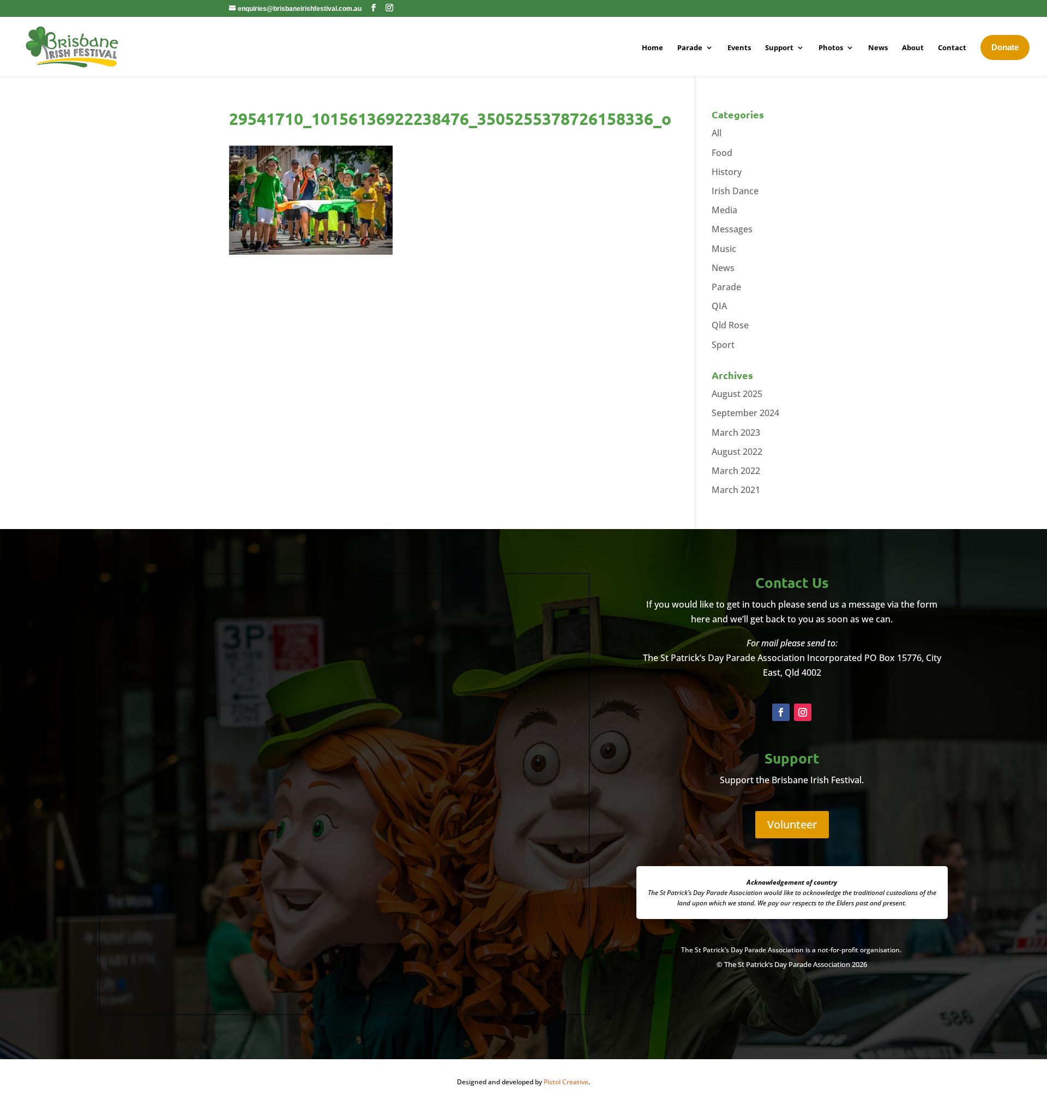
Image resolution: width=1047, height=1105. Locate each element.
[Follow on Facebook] (781, 712)
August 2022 (737, 452)
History (727, 172)
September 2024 (745, 413)
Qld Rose (730, 325)
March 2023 (736, 433)
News (723, 268)
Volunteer (792, 824)
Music (724, 249)
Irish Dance (735, 191)
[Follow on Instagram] (802, 712)
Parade (726, 287)
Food (722, 153)
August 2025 (737, 394)
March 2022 (736, 471)
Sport (723, 345)
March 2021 (736, 490)
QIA (719, 306)
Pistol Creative (566, 1081)
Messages (732, 229)
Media (724, 210)
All (716, 133)
